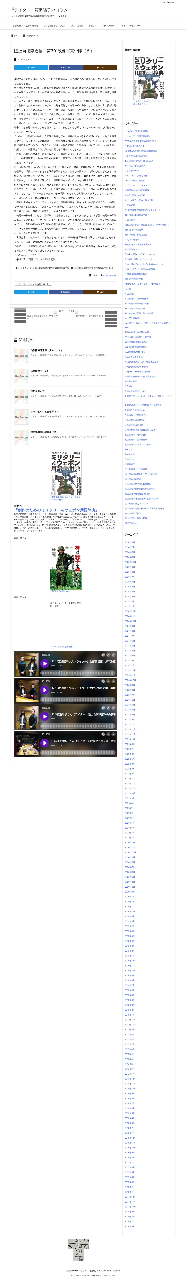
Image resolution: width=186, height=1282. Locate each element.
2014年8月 (130, 1216)
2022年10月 (130, 739)
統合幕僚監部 (131, 381)
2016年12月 (130, 1078)
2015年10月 (130, 1147)
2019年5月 (130, 936)
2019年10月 (130, 911)
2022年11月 (130, 734)
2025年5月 (130, 586)
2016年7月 (130, 1103)
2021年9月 (130, 798)
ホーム (16, 35)
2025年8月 (130, 572)
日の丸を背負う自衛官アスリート (140, 254)
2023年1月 (130, 724)
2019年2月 (130, 951)
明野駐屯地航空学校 (134, 279)
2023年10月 (130, 680)
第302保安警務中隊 (134, 356)
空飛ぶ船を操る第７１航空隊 (138, 337)
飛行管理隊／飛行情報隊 (136, 518)
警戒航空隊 (130, 454)
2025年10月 (130, 562)
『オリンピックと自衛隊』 (62, 646)
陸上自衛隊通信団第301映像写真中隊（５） (94, 268)
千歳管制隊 (130, 220)
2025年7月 (130, 577)
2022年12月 (130, 729)
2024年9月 (130, 626)
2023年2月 (130, 719)
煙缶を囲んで (38, 391)
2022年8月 (130, 744)
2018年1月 (130, 1014)
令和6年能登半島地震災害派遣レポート (143, 210)
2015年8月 (130, 1157)
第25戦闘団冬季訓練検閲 (136, 342)
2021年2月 (130, 832)
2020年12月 (130, 842)
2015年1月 (130, 1192)
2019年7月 (130, 926)
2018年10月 (130, 970)
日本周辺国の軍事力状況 (136, 274)
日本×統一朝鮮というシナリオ (138, 259)
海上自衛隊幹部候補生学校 (137, 303)
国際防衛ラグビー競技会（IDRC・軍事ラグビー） (147, 224)
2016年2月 (130, 1128)
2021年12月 (130, 783)
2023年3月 (130, 714)
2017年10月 (130, 1029)
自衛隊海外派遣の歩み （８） (47, 350)
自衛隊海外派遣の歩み (135, 420)
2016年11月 (130, 1083)
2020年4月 (130, 882)
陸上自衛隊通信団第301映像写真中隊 (52, 268)
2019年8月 (130, 921)
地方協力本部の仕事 (134, 229)
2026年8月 (130, 542)
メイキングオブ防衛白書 (136, 175)
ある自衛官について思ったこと (139, 161)
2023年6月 (130, 700)
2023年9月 (130, 685)
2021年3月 (130, 827)
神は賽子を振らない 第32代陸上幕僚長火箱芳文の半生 (148, 325)
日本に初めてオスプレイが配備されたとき (144, 264)
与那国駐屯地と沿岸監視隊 (137, 190)
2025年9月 (130, 567)
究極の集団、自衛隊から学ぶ (138, 332)
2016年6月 (130, 1108)
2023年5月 (130, 704)
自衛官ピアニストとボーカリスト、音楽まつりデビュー (149, 398)
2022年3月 (130, 768)
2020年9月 (130, 857)
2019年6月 (130, 931)
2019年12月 (130, 901)
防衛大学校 (130, 459)
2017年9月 (130, 1034)
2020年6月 (130, 872)
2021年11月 (130, 788)
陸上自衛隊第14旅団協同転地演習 (140, 488)
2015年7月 (130, 1162)
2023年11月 (130, 675)
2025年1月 (130, 606)
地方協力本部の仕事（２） (45, 431)
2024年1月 (130, 665)
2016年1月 (130, 1133)
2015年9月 (130, 1152)
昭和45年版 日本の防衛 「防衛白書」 (143, 284)
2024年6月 (130, 640)
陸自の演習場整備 (133, 513)
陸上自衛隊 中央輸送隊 (136, 469)
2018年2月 (130, 1010)
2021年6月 (130, 813)
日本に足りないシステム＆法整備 (140, 269)
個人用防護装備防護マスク (137, 215)
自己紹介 (129, 386)
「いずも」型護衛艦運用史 (137, 131)
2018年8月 (130, 980)
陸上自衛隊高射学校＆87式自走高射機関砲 (144, 508)
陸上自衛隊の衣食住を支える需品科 (141, 474)
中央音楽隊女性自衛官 (135, 195)
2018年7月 (130, 985)
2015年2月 (130, 1187)
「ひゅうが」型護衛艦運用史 (138, 136)
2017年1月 (129, 1074)
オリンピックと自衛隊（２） (46, 411)
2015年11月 (130, 1142)
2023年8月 (130, 690)
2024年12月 (130, 611)
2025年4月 (130, 591)
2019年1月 (130, 955)
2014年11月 (130, 1202)
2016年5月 (130, 1113)
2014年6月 (130, 1226)
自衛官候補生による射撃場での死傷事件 (143, 405)
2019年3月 (130, 946)
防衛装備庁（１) (39, 370)
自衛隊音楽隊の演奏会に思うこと (140, 429)
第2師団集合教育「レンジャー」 (139, 352)
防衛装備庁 (130, 464)
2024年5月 (130, 645)
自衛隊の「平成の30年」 (136, 415)
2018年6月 (130, 990)
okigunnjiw (110, 275)
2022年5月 (130, 759)
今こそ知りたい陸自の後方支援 (139, 200)
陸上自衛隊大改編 (133, 479)
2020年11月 (130, 847)
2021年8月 (130, 803)
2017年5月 (130, 1054)
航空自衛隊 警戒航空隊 (136, 439)
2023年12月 (130, 670)
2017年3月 (130, 1064)
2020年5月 (130, 877)
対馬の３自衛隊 (132, 239)
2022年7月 (130, 749)
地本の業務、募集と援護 (136, 234)
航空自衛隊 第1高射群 (135, 434)
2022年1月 (130, 778)
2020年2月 (130, 891)
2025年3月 (130, 596)
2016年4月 (130, 1118)
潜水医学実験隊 (132, 318)
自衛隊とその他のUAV (135, 410)
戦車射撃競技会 (132, 249)
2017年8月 (130, 1039)
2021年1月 (129, 837)
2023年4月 (130, 709)
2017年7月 (130, 1044)
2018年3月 (130, 1005)
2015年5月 (130, 1172)
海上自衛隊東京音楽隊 (135, 308)
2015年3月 (130, 1182)
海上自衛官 (130, 293)
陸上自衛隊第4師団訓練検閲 (137, 493)
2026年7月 (130, 547)
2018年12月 (130, 960)
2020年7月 (130, 867)
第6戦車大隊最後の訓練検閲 (137, 371)
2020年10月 (130, 852)
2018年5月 (130, 995)
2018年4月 (130, 1000)
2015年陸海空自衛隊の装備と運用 (140, 141)
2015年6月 (130, 1167)
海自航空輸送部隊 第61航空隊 (139, 313)
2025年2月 (130, 601)
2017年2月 (130, 1069)
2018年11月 (130, 965)
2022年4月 (130, 764)
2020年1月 (130, 896)
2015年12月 (130, 1138)
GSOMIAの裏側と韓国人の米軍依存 (141, 151)
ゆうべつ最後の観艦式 (135, 180)
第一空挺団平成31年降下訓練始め (140, 376)
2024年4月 (130, 650)
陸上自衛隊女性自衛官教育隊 (138, 484)
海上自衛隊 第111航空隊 (136, 298)
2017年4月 (130, 1059)
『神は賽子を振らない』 (61, 591)
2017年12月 (130, 1019)
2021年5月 (130, 818)
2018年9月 (130, 975)
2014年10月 (130, 1206)
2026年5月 (130, 557)
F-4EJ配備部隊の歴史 (135, 146)
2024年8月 (130, 631)
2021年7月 (130, 808)
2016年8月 (130, 1098)
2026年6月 (130, 552)
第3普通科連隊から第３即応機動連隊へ (143, 361)
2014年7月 (130, 1221)
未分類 (128, 288)
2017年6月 (130, 1049)
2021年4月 (130, 823)
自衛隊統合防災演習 (134, 425)
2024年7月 (130, 636)
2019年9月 (130, 916)
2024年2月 (130, 660)
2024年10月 (130, 621)
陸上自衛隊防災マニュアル (137, 503)
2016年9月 (130, 1093)
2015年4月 (130, 1177)
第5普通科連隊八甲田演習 (136, 366)
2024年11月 (130, 616)
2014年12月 (130, 1197)
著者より (129, 449)
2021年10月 (130, 793)
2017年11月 (130, 1024)
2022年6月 (130, 754)
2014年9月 (130, 1211)
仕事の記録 (130, 205)
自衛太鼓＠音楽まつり (135, 391)
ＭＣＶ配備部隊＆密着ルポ (137, 156)
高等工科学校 (131, 523)
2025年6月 (130, 581)
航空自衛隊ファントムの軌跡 (138, 444)
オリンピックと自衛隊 (135, 165)
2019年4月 (130, 941)
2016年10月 (130, 1088)
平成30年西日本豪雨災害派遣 (138, 244)
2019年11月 (130, 906)
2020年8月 (130, 862)
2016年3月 (130, 1123)
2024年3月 (130, 655)
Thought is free (109, 1275)
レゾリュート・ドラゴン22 (137, 185)
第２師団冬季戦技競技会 (136, 347)
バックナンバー (32, 35)
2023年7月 (130, 695)
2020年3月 (130, 887)
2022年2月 (130, 773)
